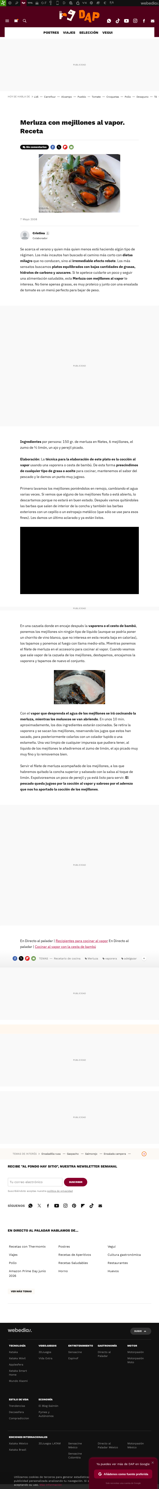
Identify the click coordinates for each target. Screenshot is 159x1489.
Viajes (13, 1255)
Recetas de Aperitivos (74, 1255)
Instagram (135, 21)
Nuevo (16, 21)
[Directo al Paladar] (79, 16)
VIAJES (69, 32)
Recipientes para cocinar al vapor (82, 941)
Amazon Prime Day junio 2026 (27, 1273)
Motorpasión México (135, 1445)
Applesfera (16, 1364)
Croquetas (112, 96)
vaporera (111, 958)
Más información (51, 1484)
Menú (7, 21)
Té (155, 96)
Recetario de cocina (67, 958)
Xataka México (18, 1443)
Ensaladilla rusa (51, 1153)
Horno (63, 1271)
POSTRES (51, 32)
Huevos (113, 1271)
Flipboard (65, 147)
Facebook (144, 21)
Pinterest (74, 1205)
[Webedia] (20, 1330)
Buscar (25, 21)
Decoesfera (16, 1412)
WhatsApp (109, 21)
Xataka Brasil (17, 1449)
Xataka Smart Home (18, 1372)
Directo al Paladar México (108, 1445)
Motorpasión (135, 1352)
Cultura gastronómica (124, 1255)
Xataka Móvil (17, 1358)
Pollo (128, 96)
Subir (138, 1331)
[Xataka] (3, 3)
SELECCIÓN (88, 32)
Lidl (36, 96)
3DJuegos (45, 1352)
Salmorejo (91, 1153)
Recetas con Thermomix (27, 1246)
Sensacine (75, 1352)
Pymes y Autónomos (46, 1413)
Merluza (93, 958)
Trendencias (17, 1405)
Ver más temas (21, 1291)
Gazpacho (73, 1153)
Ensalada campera (115, 1153)
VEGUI (107, 32)
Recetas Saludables (73, 1263)
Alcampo (66, 96)
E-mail (152, 21)
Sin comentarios (36, 147)
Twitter (59, 147)
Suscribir (75, 1182)
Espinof (73, 1358)
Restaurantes (118, 1263)
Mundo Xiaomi (18, 1380)
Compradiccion (19, 1418)
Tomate (96, 96)
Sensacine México (75, 1445)
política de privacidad (60, 1191)
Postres (64, 1246)
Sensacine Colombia (75, 1455)
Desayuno (143, 96)
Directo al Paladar (104, 1353)
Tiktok (118, 21)
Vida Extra (45, 1358)
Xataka (13, 1352)
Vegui (112, 1246)
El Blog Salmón (48, 1405)
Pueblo (82, 96)
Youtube (126, 21)
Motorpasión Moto (135, 1360)
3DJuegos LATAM (50, 1443)
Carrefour (50, 96)
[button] (40, 233)
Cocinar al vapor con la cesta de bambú (65, 946)
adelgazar (130, 958)
